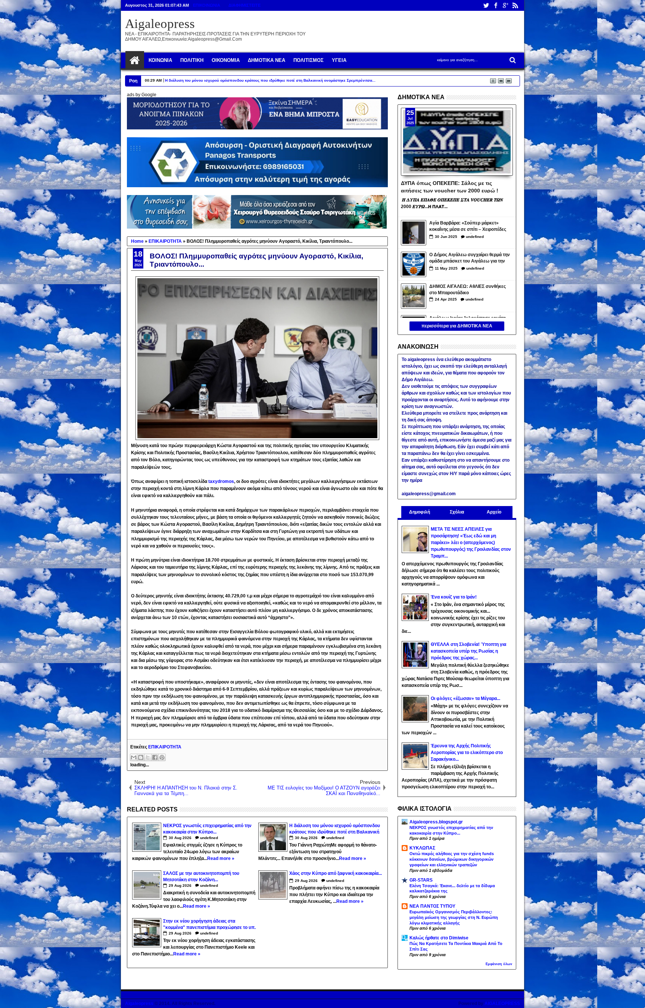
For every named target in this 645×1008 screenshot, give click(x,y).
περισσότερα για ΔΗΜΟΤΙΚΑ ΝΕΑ (456, 326)
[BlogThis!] (140, 757)
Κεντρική (134, 60)
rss (515, 5)
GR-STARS (421, 880)
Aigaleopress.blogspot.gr (436, 822)
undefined (209, 838)
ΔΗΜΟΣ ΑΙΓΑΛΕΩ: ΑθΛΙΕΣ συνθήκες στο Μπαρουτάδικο (467, 289)
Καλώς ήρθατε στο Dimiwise (438, 938)
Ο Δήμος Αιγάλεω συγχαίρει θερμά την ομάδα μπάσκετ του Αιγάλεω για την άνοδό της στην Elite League (469, 258)
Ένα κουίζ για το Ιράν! (454, 597)
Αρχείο (494, 512)
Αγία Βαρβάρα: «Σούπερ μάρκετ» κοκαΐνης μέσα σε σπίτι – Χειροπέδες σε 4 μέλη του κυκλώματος (467, 226)
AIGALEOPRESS (502, 1003)
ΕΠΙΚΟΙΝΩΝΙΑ (206, 5)
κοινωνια (160, 60)
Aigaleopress (160, 23)
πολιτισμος (308, 60)
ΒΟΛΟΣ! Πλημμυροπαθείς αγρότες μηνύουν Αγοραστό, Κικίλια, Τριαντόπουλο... (256, 260)
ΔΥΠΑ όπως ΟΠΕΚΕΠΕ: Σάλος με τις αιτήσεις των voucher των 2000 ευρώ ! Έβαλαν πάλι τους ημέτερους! (449, 186)
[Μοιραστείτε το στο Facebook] (155, 757)
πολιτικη (191, 60)
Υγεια (339, 60)
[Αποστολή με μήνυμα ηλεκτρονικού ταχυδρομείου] (133, 757)
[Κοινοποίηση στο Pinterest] (162, 757)
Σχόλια (457, 512)
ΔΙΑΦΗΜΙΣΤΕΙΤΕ (244, 5)
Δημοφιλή (419, 512)
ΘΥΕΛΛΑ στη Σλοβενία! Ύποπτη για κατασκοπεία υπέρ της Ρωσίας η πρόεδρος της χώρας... (468, 651)
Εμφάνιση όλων (499, 964)
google (505, 5)
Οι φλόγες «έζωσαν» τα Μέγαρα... (465, 698)
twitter (486, 5)
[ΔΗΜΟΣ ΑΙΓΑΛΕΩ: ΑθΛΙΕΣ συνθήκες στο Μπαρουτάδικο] (413, 296)
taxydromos (221, 481)
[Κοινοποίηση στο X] (148, 757)
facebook (496, 5)
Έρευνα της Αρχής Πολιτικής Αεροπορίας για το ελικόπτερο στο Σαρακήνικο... (467, 752)
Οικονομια (226, 60)
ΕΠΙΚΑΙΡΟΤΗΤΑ (164, 747)
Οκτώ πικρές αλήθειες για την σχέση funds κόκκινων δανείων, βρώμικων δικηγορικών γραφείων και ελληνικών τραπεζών (451, 859)
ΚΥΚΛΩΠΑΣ (422, 848)
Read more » (220, 858)
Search (511, 60)
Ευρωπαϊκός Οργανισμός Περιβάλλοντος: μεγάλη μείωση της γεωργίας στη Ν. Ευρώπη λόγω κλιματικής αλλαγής (453, 917)
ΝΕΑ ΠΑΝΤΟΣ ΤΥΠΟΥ (432, 906)
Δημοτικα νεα (266, 60)
